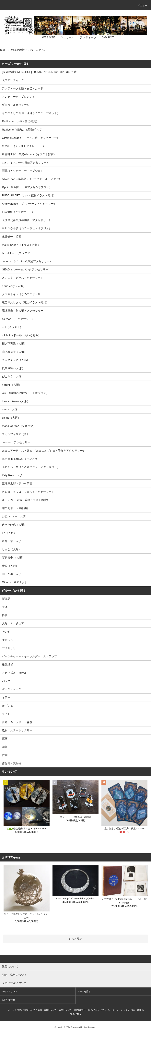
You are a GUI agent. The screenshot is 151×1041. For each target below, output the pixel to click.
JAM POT (108, 37)
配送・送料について (47, 1010)
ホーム (11, 1010)
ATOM (78, 1014)
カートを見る (83, 991)
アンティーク (88, 37)
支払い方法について (26, 1010)
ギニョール (67, 37)
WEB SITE (48, 37)
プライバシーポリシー (110, 1010)
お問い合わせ (8, 999)
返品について (65, 1010)
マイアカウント (9, 991)
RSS (72, 1014)
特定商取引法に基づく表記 (86, 1010)
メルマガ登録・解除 (132, 1010)
